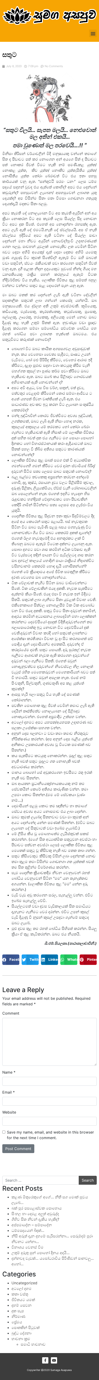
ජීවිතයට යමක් (23, 1299)
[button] (93, 33)
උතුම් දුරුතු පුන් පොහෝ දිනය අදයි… (41, 1252)
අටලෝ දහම (22, 1288)
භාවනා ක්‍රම (21, 1338)
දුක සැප (18, 1310)
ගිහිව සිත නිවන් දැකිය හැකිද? (35, 1219)
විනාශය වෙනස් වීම (28, 1247)
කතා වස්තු (20, 1294)
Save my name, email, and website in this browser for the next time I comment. (50, 1135)
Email (8, 1092)
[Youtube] (54, 1360)
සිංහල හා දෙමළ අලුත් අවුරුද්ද (35, 1213)
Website (9, 1112)
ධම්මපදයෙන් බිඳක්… (28, 1230)
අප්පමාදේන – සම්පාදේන (32, 1225)
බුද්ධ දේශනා (21, 1333)
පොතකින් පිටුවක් (26, 1327)
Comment (10, 1013)
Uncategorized (24, 1283)
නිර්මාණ (18, 1316)
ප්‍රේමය (17, 1322)
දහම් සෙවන (22, 1305)
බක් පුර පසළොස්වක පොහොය (37, 1208)
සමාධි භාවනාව (33, 1344)
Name (8, 1072)
